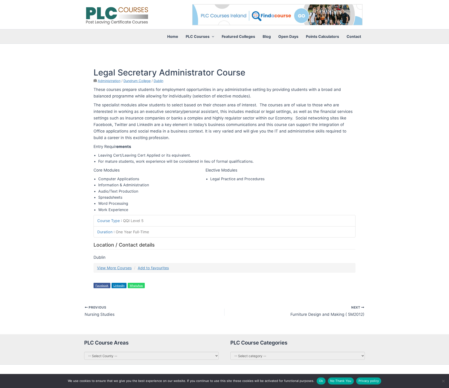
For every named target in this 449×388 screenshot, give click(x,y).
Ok (321, 381)
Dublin (158, 81)
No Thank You (340, 381)
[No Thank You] (443, 381)
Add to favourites (153, 268)
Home (172, 36)
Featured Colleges (238, 36)
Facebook (102, 285)
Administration (109, 81)
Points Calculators (322, 36)
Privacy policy (368, 381)
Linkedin (119, 285)
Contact (354, 36)
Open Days (288, 36)
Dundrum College (137, 81)
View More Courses (114, 268)
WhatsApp (136, 285)
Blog (267, 36)
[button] (212, 36)
